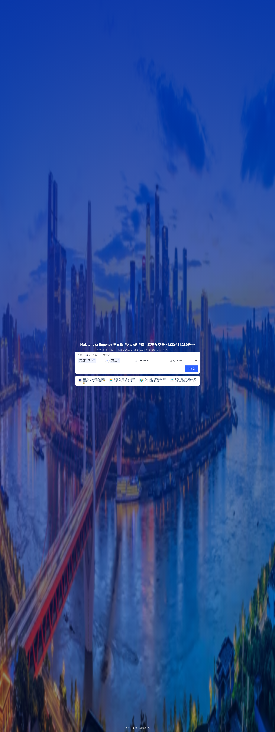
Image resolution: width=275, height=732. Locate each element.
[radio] (80, 355)
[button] (230, 3)
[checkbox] (106, 355)
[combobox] (96, 360)
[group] (92, 361)
